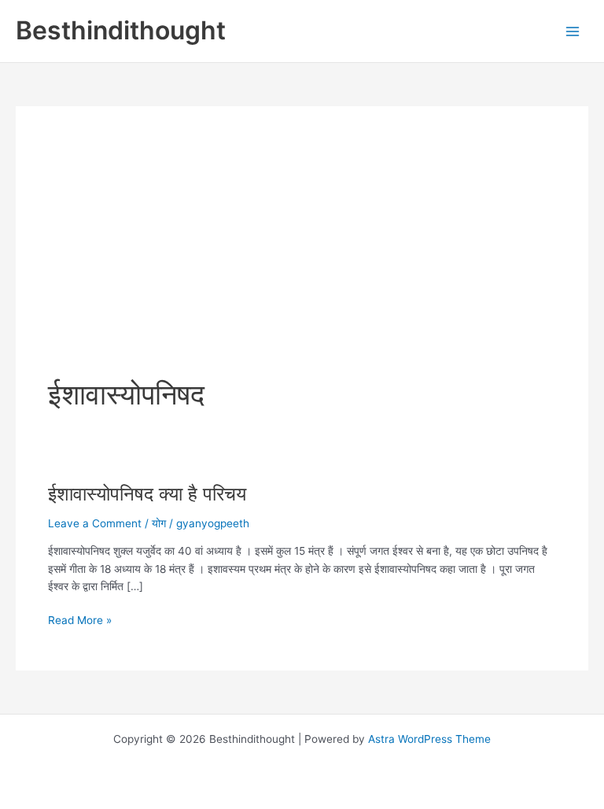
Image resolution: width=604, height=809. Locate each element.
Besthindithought (121, 30)
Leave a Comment (95, 523)
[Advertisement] (302, 256)
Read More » (80, 621)
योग (159, 523)
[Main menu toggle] (573, 31)
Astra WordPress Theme (429, 739)
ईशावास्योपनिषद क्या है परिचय (147, 493)
